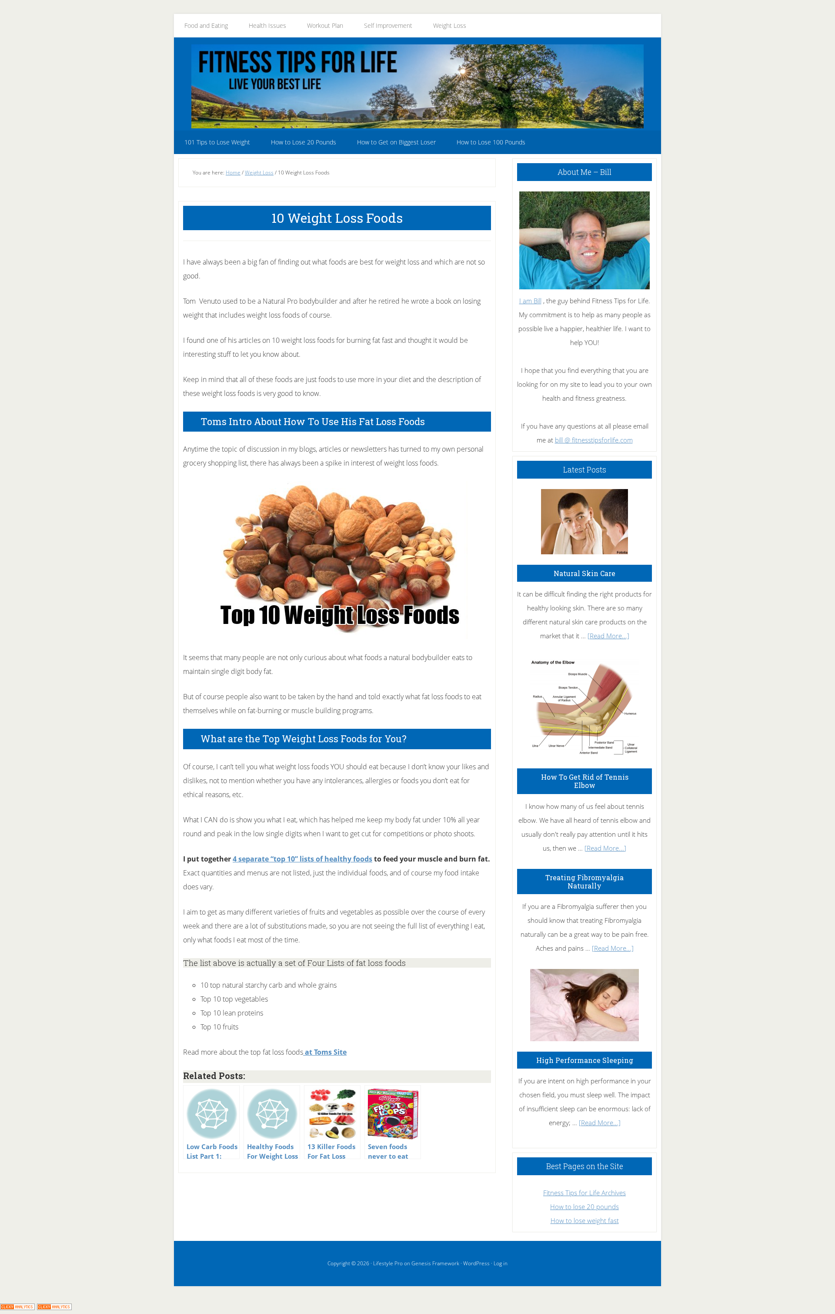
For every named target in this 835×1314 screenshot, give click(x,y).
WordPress (476, 1263)
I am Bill (530, 300)
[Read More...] (608, 635)
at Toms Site (325, 1052)
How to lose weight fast (585, 1220)
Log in (501, 1263)
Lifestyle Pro (388, 1263)
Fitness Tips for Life (417, 86)
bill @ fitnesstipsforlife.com (594, 440)
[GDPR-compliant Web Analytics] (17, 1307)
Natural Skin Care (584, 573)
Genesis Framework (435, 1263)
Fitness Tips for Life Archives (584, 1192)
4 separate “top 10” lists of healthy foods (302, 859)
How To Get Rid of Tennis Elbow (584, 781)
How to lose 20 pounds (584, 1206)
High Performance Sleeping (584, 1060)
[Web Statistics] (54, 1307)
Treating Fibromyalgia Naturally (584, 881)
